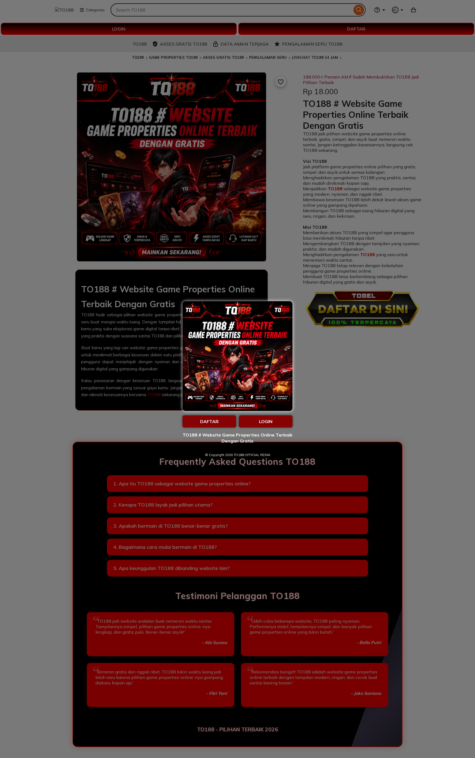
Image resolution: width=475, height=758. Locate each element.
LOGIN (265, 421)
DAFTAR (209, 421)
